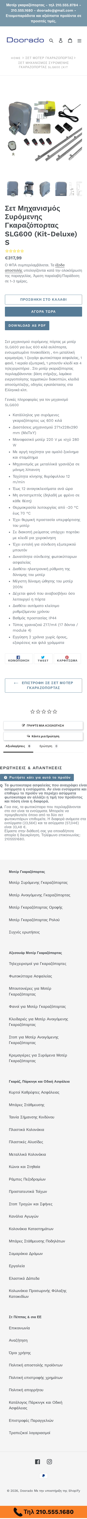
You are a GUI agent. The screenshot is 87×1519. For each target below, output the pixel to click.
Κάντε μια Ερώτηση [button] (45, 736)
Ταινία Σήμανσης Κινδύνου (31, 1117)
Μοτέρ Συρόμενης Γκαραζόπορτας (38, 882)
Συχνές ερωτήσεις (24, 932)
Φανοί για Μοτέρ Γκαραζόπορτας (37, 1006)
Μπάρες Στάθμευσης (26, 1105)
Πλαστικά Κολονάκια (26, 1129)
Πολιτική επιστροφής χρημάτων (36, 1377)
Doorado (26, 1490)
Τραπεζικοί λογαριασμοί (29, 1433)
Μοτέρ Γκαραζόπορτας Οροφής (35, 907)
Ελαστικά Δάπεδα (24, 1278)
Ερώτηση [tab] (46, 746)
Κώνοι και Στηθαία (24, 1166)
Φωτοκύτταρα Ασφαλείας (30, 976)
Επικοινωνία (19, 1328)
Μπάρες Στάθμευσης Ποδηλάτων (37, 1241)
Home (16, 58)
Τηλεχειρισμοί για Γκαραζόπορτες (37, 963)
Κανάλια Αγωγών (24, 1216)
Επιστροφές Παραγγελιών (31, 1420)
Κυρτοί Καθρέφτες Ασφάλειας (34, 1092)
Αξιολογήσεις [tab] (15, 746)
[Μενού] (79, 40)
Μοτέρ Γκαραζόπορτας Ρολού (34, 920)
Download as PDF (27, 326)
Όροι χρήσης (20, 1353)
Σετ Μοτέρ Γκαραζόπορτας (49, 58)
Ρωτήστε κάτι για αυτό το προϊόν (39, 777)
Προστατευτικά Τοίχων (28, 1191)
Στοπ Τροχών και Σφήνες (30, 1204)
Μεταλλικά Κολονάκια (27, 1154)
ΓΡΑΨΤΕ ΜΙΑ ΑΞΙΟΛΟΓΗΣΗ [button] (45, 725)
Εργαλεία (17, 1266)
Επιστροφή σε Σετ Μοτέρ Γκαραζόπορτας (47, 685)
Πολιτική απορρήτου (26, 1390)
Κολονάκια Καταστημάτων (31, 1229)
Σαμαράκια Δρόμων (26, 1253)
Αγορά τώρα (43, 312)
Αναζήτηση (18, 1340)
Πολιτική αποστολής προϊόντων (36, 1365)
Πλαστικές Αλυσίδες (26, 1142)
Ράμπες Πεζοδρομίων (27, 1179)
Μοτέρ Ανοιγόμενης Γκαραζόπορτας (39, 895)
